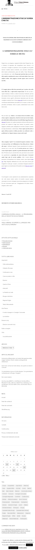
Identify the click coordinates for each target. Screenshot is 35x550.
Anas (3, 488)
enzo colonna (23, 499)
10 (7, 464)
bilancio (17, 491)
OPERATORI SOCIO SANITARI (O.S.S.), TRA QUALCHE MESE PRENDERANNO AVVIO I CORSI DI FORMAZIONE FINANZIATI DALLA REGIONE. (16, 531)
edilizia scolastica (12, 499)
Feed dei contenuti (7, 401)
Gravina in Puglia (12, 505)
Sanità (18, 516)
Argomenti (4, 260)
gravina (4, 505)
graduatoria (24, 502)
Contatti (4, 425)
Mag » (7, 475)
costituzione (25, 496)
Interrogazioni (6, 242)
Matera (26, 505)
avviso (24, 488)
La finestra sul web (8, 292)
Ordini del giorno (7, 248)
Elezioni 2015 (5, 320)
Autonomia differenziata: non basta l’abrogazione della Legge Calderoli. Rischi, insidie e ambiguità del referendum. (17, 360)
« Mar (3, 475)
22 (24, 467)
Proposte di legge (7, 241)
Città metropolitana (8, 264)
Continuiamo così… (8, 272)
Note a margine (6, 328)
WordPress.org (6, 409)
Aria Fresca (5, 308)
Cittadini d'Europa (8, 268)
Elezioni (5, 280)
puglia (4, 513)
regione (28, 513)
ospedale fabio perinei (22, 510)
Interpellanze (6, 244)
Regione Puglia (7, 300)
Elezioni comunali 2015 (9, 324)
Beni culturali (9, 491)
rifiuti (13, 516)
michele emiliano (6, 507)
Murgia (22, 507)
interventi (5, 288)
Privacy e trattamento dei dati (10, 433)
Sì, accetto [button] (29, 544)
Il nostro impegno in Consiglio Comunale (14, 312)
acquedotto (11, 485)
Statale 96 (5, 518)
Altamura (26, 485)
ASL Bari (18, 488)
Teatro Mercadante (8, 304)
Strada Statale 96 (14, 518)
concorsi (11, 493)
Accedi (3, 397)
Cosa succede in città (8, 15)
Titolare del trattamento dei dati (10, 437)
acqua (4, 485)
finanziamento (15, 502)
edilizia (4, 499)
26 (13, 470)
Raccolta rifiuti (11, 513)
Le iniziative (6, 316)
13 (17, 464)
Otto (3, 332)
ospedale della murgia (8, 510)
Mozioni (5, 246)
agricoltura (19, 485)
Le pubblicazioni (7, 336)
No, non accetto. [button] (13, 547)
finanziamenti (6, 502)
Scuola (24, 516)
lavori (20, 505)
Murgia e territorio (8, 296)
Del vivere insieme (6, 377)
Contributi (17, 496)
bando (29, 488)
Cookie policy (5, 429)
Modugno (16, 507)
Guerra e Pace (7, 284)
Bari (3, 491)
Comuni (4, 493)
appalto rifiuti (10, 488)
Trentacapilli (23, 518)
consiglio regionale (7, 496)
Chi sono (4, 420)
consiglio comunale (20, 493)
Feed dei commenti (7, 405)
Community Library (26, 491)
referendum (20, 513)
